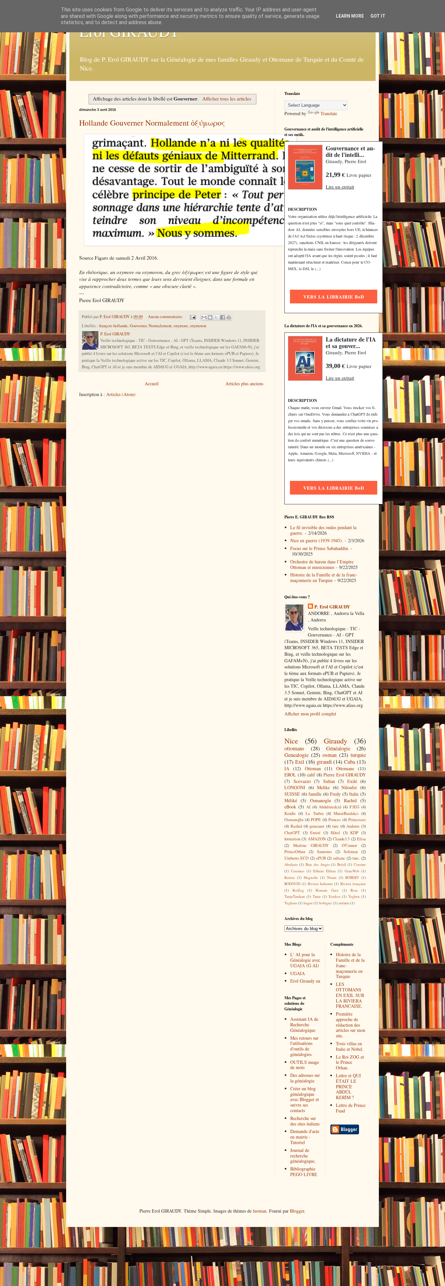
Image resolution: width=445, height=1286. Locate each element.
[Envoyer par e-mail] (204, 317)
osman (330, 754)
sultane (339, 858)
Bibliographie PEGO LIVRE (303, 1171)
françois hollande (113, 326)
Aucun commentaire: (166, 316)
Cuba (349, 761)
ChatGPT (292, 832)
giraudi (324, 761)
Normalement (160, 326)
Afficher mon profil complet (310, 714)
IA (286, 768)
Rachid (350, 800)
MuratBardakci (346, 813)
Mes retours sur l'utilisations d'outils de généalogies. (304, 1046)
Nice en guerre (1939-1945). (316, 540)
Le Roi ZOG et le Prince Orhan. (350, 1062)
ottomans (294, 748)
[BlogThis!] (210, 317)
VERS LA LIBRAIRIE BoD (333, 296)
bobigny (325, 902)
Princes (334, 819)
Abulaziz (291, 864)
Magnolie (311, 877)
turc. (356, 858)
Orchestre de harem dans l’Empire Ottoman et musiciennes (321, 564)
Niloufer (349, 787)
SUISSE (292, 794)
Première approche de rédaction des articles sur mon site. (350, 1025)
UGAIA (297, 973)
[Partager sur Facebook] (222, 317)
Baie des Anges (318, 864)
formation (292, 839)
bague (308, 902)
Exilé (352, 781)
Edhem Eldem (324, 870)
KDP (354, 832)
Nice (291, 740)
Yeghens (290, 902)
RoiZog (298, 890)
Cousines (297, 870)
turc (335, 826)
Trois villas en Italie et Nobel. (350, 1046)
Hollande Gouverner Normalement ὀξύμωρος (152, 122)
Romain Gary (327, 890)
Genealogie (296, 754)
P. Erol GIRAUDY (332, 607)
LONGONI (294, 787)
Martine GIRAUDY (311, 845)
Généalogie (338, 748)
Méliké (290, 800)
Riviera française (353, 883)
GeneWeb (352, 870)
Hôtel (335, 832)
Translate (329, 113)
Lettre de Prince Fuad (351, 1108)
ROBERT (352, 877)
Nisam (332, 877)
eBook (290, 807)
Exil (299, 761)
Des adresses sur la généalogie (305, 1078)
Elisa (361, 839)
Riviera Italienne (320, 883)
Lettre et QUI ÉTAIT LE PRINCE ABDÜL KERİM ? (348, 1086)
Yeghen (354, 896)
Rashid (296, 826)
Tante (317, 896)
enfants (343, 902)
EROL (290, 775)
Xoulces (334, 896)
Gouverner (138, 326)
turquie (358, 754)
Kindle (290, 813)
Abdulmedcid (330, 807)
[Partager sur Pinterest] (228, 317)
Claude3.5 (341, 839)
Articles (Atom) (121, 394)
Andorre (353, 826)
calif (311, 775)
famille (315, 794)
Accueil (152, 383)
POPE (316, 819)
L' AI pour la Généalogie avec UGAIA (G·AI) (305, 960)
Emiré (315, 832)
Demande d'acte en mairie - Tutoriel (304, 1136)
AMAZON (317, 839)
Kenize (289, 877)
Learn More (350, 16)
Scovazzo (302, 781)
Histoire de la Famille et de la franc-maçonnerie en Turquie (323, 577)
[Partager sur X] (216, 317)
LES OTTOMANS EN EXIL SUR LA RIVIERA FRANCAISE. (350, 995)
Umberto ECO (296, 858)
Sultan (329, 781)
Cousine (360, 864)
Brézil (341, 864)
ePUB (321, 858)
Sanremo (324, 851)
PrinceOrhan (294, 851)
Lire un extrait (340, 186)
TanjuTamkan (294, 896)
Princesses (357, 819)
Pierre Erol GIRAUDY (344, 775)
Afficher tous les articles (226, 98)
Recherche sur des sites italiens (305, 1121)
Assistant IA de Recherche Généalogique (304, 1024)
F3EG (354, 807)
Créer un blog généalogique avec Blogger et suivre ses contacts (304, 1099)
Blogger (297, 1211)
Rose (354, 890)
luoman (259, 1211)
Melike (323, 787)
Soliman (351, 851)
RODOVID (292, 883)
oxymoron (198, 326)
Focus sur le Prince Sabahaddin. (319, 548)
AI (308, 807)
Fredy (335, 794)
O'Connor (349, 845)
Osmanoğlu (293, 819)
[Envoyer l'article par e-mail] (192, 316)
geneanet (316, 826)
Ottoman (313, 768)
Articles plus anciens (244, 383)
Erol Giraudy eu (305, 981)
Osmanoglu (320, 800)
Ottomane (345, 768)
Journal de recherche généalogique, (303, 1155)
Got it (377, 16)
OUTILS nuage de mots (304, 1065)
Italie (354, 794)
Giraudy (335, 740)
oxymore (181, 326)
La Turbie (314, 813)
